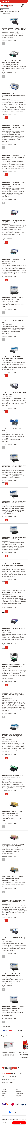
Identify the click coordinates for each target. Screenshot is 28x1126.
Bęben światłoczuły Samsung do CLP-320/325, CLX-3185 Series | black (12, 776)
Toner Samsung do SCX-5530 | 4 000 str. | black (13, 938)
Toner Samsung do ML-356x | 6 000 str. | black (13, 321)
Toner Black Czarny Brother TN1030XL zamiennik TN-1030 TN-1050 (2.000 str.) (8, 1054)
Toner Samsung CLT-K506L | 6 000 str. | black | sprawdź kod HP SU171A (12, 61)
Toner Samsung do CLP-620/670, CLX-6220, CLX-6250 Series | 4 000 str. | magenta (14, 502)
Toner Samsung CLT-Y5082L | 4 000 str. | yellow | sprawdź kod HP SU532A (13, 974)
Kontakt (4, 1093)
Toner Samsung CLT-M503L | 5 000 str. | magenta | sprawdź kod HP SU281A (13, 845)
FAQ (3, 1096)
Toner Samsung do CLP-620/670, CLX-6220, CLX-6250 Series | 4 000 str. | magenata (14, 156)
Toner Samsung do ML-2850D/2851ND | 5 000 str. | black (13, 629)
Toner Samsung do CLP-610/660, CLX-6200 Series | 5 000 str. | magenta (13, 221)
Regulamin (4, 1091)
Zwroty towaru (5, 1098)
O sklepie (4, 1089)
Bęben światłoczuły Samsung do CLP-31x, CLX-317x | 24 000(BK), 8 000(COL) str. (13, 901)
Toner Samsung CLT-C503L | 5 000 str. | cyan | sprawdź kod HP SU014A (12, 877)
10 (8, 13)
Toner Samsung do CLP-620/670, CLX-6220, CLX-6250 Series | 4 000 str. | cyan (14, 183)
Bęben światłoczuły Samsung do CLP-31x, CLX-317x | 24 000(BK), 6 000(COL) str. (13, 665)
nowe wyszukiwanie (14, 11)
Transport (18, 1096)
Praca (17, 1089)
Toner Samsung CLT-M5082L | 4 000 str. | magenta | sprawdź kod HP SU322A (13, 1007)
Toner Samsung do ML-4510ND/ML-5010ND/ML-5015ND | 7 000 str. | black (12, 357)
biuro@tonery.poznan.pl (7, 1082)
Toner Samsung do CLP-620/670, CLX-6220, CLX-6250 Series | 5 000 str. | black (14, 591)
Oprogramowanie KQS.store (9, 1122)
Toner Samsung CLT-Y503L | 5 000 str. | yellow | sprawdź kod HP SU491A (12, 812)
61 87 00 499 (6, 1)
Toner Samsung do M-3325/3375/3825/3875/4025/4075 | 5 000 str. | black (14, 95)
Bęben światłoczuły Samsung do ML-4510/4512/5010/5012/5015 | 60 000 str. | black (13, 694)
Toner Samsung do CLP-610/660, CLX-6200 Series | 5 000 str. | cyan (13, 260)
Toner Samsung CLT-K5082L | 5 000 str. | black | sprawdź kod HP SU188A (13, 298)
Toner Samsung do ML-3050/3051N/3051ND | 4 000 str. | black (14, 393)
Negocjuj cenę (19, 1093)
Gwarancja (18, 1091)
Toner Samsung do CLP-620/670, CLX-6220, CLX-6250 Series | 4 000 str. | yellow (14, 126)
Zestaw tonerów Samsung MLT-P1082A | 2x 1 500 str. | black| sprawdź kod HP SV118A (14, 29)
